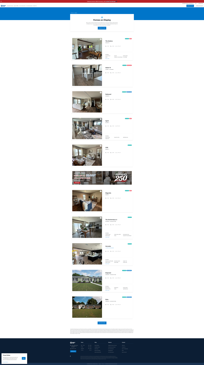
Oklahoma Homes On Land (112, 345)
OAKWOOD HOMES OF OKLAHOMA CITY (188, 3)
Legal (100, 363)
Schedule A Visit (190, 5)
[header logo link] (3, 6)
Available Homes (10, 5)
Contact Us (73, 351)
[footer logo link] (72, 342)
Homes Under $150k (98, 352)
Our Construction (22, 5)
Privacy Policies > (5, 362)
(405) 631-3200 (201, 3)
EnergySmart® (110, 350)
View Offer (77, 182)
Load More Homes (102, 322)
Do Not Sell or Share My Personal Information (111, 363)
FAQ (195, 3)
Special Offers (16, 5)
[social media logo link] (70, 356)
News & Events (124, 352)
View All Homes (74, 13)
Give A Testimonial (125, 348)
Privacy (103, 363)
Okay (24, 358)
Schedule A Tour (102, 28)
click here (89, 180)
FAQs (123, 350)
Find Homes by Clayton (111, 347)
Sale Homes (96, 348)
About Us (35, 5)
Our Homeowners (29, 5)
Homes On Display (97, 350)
